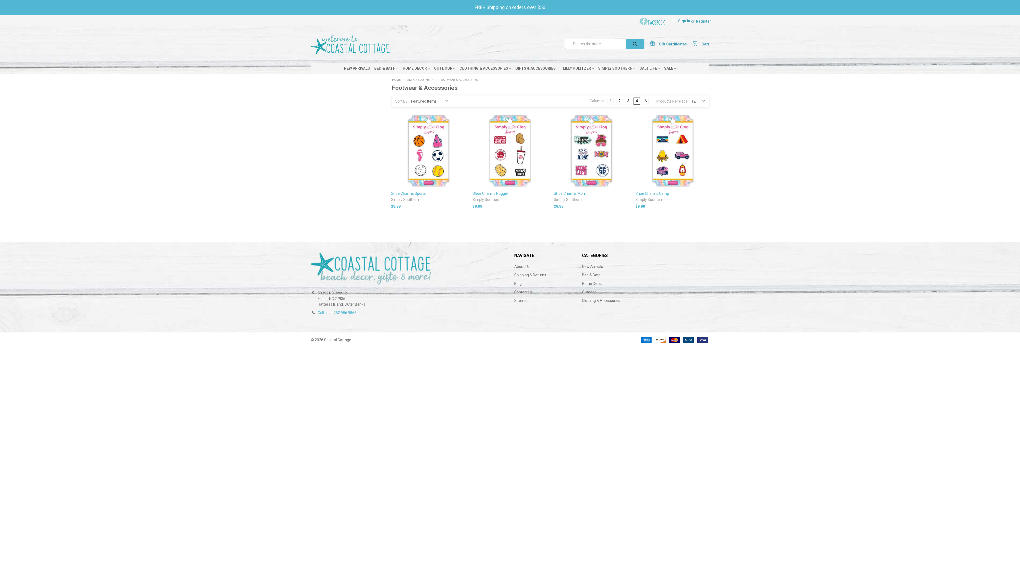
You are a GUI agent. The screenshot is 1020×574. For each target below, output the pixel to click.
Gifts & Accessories (535, 68)
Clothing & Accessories (484, 68)
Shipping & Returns (530, 275)
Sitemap (521, 300)
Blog (518, 283)
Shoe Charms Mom (570, 193)
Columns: (597, 101)
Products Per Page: (672, 101)
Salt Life (649, 68)
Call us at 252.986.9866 (337, 313)
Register (703, 21)
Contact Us (523, 292)
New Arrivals (357, 68)
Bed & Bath (385, 68)
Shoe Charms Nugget (490, 193)
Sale (669, 68)
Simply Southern (615, 68)
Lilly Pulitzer (577, 68)
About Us (522, 266)
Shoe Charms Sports (408, 193)
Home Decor (415, 68)
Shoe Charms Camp (652, 193)
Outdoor (443, 68)
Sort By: (401, 101)
